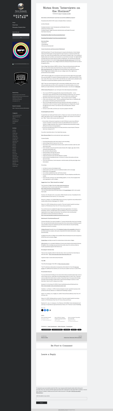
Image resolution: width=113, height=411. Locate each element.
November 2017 (15, 138)
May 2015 (14, 150)
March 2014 (14, 155)
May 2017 (14, 145)
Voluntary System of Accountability (67, 229)
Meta (13, 118)
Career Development (16, 115)
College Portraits (45, 229)
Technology (14, 121)
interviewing (67, 329)
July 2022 (14, 130)
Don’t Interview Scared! (46, 317)
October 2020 (14, 133)
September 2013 (15, 156)
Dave (60, 13)
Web (13, 123)
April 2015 (14, 152)
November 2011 (15, 159)
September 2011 (15, 161)
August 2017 (14, 142)
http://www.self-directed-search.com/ (65, 60)
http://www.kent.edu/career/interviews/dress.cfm (60, 254)
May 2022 (14, 131)
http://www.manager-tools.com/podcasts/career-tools (53, 285)
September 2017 (15, 141)
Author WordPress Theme (63, 409)
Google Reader (67, 190)
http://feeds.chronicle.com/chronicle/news (50, 188)
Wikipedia (77, 86)
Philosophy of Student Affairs (19, 27)
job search (74, 329)
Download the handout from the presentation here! (53, 38)
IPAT (50, 75)
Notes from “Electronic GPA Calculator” (22, 108)
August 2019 (14, 134)
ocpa (79, 329)
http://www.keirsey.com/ (46, 69)
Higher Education (15, 116)
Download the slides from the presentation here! (53, 34)
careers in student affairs (57, 329)
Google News (44, 240)
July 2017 (14, 144)
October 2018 (14, 136)
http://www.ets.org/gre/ (64, 263)
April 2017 (14, 147)
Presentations (14, 119)
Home (13, 22)
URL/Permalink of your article (43, 395)
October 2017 (14, 139)
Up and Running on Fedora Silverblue (18, 94)
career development (46, 329)
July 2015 (14, 148)
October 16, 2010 (67, 13)
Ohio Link (43, 243)
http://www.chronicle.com (63, 185)
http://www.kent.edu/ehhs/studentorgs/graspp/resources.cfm (55, 215)
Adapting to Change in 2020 (17, 97)
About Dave (15, 24)
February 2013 (15, 158)
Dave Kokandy (21, 11)
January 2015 (14, 153)
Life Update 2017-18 (16, 100)
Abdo (13, 108)
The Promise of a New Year (17, 99)
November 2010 (15, 164)
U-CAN (43, 235)
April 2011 (14, 163)
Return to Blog (44, 337)
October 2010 (14, 166)
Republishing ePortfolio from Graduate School (20, 96)
